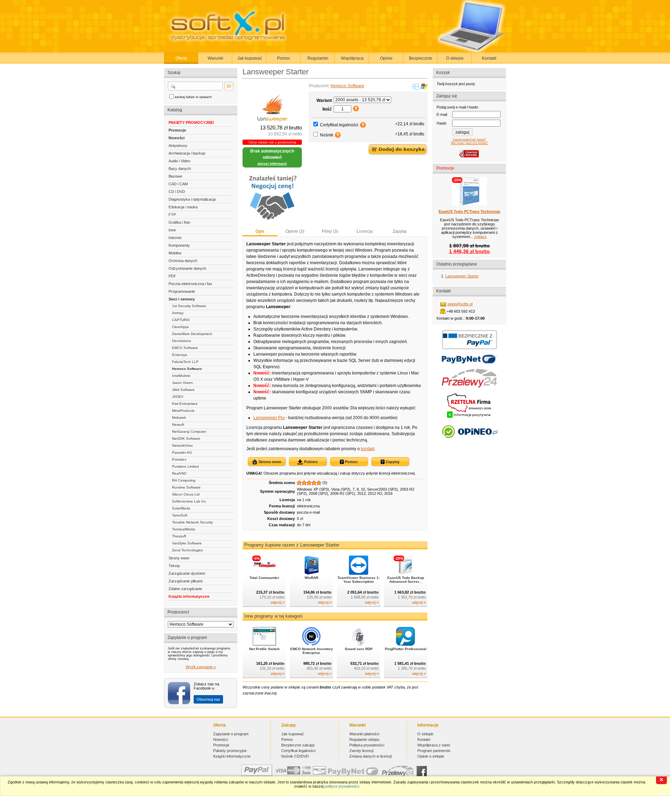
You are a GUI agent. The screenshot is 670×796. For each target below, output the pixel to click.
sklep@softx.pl (459, 304)
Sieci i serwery (182, 299)
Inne (172, 230)
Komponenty (179, 245)
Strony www (179, 558)
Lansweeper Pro (269, 417)
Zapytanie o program (230, 734)
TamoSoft (179, 515)
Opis (260, 231)
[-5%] (264, 573)
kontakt (367, 448)
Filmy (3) (330, 231)
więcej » (277, 602)
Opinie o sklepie (430, 756)
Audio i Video (179, 161)
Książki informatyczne (189, 596)
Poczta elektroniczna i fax (190, 284)
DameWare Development (192, 334)
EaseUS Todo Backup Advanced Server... (405, 579)
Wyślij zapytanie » (201, 667)
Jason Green (182, 383)
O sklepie (455, 58)
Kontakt (489, 58)
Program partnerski (433, 751)
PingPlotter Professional (405, 649)
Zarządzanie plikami (185, 581)
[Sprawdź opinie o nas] (469, 443)
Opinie (386, 58)
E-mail (442, 114)
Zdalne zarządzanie (185, 589)
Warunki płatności (364, 734)
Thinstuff (179, 536)
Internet (175, 238)
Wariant (324, 100)
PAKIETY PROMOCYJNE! (191, 122)
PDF (172, 276)
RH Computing (183, 480)
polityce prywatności (342, 786)
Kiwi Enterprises (185, 404)
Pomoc (283, 58)
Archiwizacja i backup (187, 153)
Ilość (327, 109)
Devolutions (181, 341)
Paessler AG (182, 452)
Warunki (215, 58)
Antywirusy (178, 145)
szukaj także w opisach (193, 97)
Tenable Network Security (192, 522)
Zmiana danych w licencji (370, 756)
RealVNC (179, 473)
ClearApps (180, 327)
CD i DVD (177, 191)
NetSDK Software (186, 438)
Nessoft (178, 424)
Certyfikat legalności (339, 124)
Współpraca (352, 58)
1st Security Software (189, 306)
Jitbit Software (183, 390)
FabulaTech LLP (185, 362)
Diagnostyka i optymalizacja (192, 199)
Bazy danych (180, 168)
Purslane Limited (185, 466)
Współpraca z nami (433, 745)
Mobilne (175, 253)
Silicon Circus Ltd (186, 494)
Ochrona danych (183, 261)
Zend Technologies (187, 550)
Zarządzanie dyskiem (187, 573)
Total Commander (264, 578)
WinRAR (311, 578)
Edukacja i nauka (183, 207)
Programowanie (182, 291)
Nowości (177, 138)
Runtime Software (186, 487)
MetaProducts (183, 410)
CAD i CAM (178, 184)
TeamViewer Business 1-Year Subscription (358, 579)
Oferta (181, 58)
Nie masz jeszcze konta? (469, 143)
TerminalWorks (183, 529)
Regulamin (317, 58)
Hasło (441, 123)
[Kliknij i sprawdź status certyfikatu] (469, 417)
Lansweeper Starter (462, 276)
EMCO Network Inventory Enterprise (311, 651)
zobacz (480, 237)
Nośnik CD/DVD (295, 756)
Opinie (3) (294, 231)
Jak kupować (249, 58)
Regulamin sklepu (364, 739)
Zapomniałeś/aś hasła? (469, 139)
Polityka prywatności (366, 745)
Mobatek (179, 417)
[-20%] (406, 573)
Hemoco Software (187, 369)
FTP (172, 215)
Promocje (177, 130)
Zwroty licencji (361, 751)
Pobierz (310, 462)
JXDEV (178, 397)
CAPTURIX (181, 320)
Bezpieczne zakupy (298, 745)
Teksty (174, 566)
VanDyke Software (187, 543)
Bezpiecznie (420, 58)
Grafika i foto (179, 222)
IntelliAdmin (181, 376)
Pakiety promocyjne (230, 751)
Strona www (269, 462)
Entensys (179, 355)
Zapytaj (400, 231)
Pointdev (179, 459)
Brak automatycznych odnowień (272, 157)
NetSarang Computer (189, 431)
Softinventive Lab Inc (189, 501)
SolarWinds (181, 508)
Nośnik (326, 135)
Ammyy (178, 313)
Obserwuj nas (208, 699)
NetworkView (182, 445)
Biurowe (175, 176)
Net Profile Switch (264, 649)
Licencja (365, 231)
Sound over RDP (359, 649)
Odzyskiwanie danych (187, 268)
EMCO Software (185, 348)
